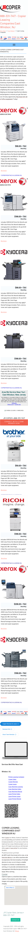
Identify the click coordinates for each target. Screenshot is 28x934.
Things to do (10, 404)
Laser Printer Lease (14, 796)
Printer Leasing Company (16, 777)
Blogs (17, 931)
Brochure (4, 170)
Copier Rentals (13, 782)
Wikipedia (14, 403)
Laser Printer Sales (14, 794)
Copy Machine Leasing (15, 787)
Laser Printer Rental (14, 799)
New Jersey (3, 31)
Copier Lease (12, 784)
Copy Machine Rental (15, 791)
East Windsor (11, 31)
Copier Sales (12, 779)
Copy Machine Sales (14, 789)
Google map (18, 404)
